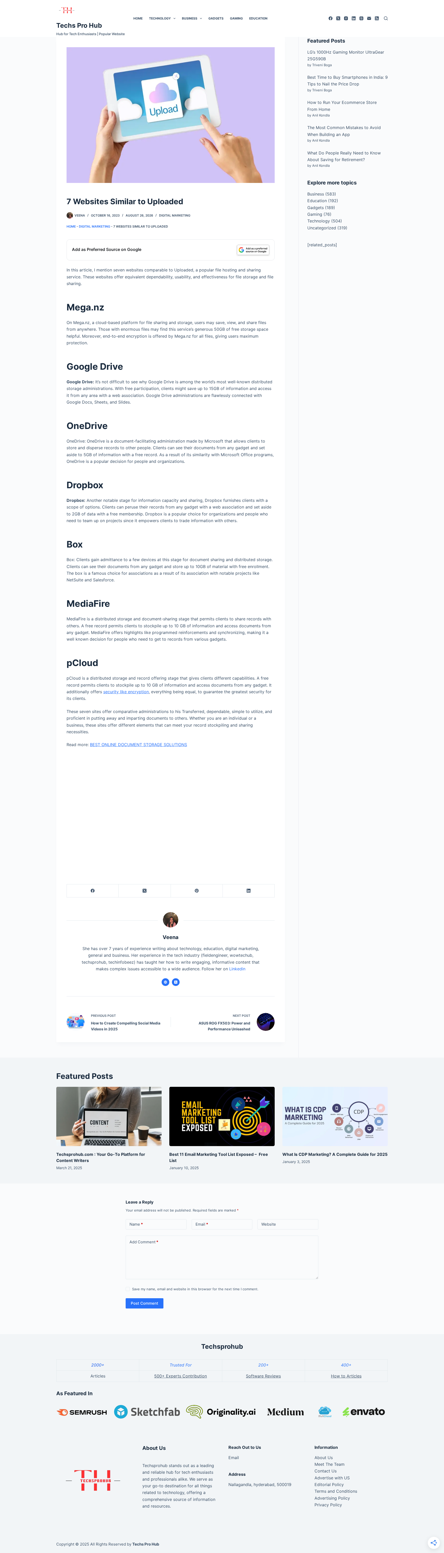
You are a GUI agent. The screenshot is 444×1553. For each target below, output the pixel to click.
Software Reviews (263, 1376)
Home (138, 18)
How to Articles (346, 1376)
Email (202, 1224)
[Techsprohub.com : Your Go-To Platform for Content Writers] (109, 1116)
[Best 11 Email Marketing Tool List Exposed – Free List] (222, 1116)
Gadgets (216, 18)
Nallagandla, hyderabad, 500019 (259, 1484)
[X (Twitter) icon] (176, 982)
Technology (160, 18)
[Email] (369, 18)
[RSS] (377, 18)
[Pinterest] (197, 890)
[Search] (386, 18)
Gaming (236, 18)
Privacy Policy (328, 1504)
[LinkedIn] (354, 18)
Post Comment (144, 1303)
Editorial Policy (329, 1484)
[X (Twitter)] (338, 18)
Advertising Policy (332, 1498)
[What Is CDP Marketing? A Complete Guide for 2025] (335, 1116)
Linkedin (237, 968)
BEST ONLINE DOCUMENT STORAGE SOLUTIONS (138, 744)
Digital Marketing (174, 215)
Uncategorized (321, 227)
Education (258, 18)
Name (136, 1224)
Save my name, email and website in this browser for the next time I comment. (195, 1289)
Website (268, 1224)
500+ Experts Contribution (180, 1376)
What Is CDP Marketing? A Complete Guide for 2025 (334, 1154)
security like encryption (126, 691)
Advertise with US (332, 1477)
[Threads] (361, 18)
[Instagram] (346, 18)
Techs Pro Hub (79, 25)
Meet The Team (329, 1464)
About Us (323, 1457)
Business (189, 18)
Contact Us (325, 1470)
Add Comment (144, 1241)
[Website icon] (165, 982)
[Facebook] (330, 18)
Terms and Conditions (335, 1491)
